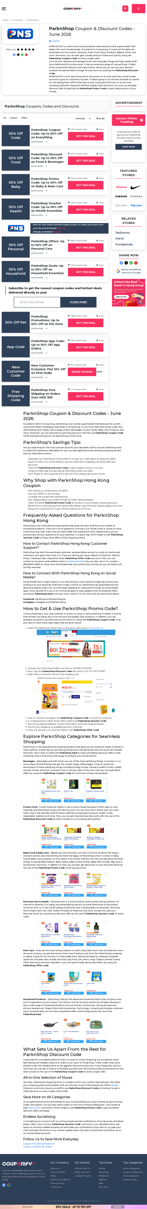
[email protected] (76, 561)
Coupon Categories (133, 1172)
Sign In (57, 231)
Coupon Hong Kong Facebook (39, 1143)
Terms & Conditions (60, 1179)
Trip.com (103, 1187)
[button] (39, 142)
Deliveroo (122, 232)
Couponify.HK (96, 628)
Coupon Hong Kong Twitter (37, 1146)
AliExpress (104, 1175)
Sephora (103, 1179)
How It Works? (58, 1172)
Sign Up (61, 228)
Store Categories (131, 1168)
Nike (101, 1183)
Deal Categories (131, 1175)
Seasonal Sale (130, 1179)
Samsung (103, 1172)
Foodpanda (124, 244)
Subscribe (78, 302)
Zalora (102, 1168)
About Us (55, 1168)
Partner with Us (82, 1168)
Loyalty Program (83, 1175)
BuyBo (114, 1085)
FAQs (53, 1175)
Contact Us (56, 1187)
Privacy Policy (57, 1183)
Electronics (34, 1107)
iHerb (119, 238)
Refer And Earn (82, 1172)
